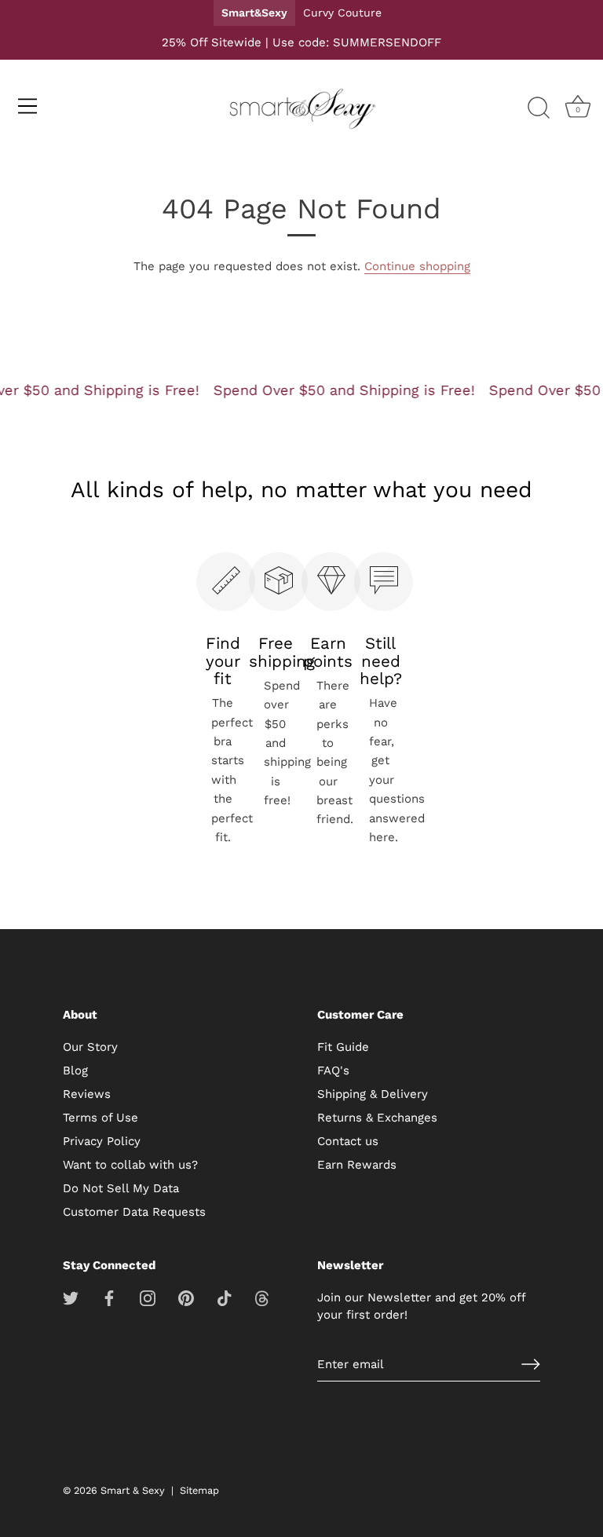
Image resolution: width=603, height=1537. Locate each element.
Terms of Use (100, 1118)
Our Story (90, 1047)
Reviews (87, 1094)
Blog (75, 1070)
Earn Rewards (357, 1165)
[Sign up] (530, 1364)
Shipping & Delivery (372, 1094)
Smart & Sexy (132, 1490)
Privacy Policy (102, 1141)
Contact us (347, 1141)
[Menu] (27, 106)
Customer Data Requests (134, 1212)
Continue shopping (417, 266)
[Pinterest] (186, 1297)
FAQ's (333, 1070)
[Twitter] (71, 1297)
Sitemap (199, 1490)
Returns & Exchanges (377, 1118)
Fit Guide (343, 1047)
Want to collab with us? (130, 1165)
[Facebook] (109, 1297)
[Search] (538, 108)
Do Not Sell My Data (121, 1188)
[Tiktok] (224, 1297)
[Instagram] (147, 1297)
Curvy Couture (342, 12)
